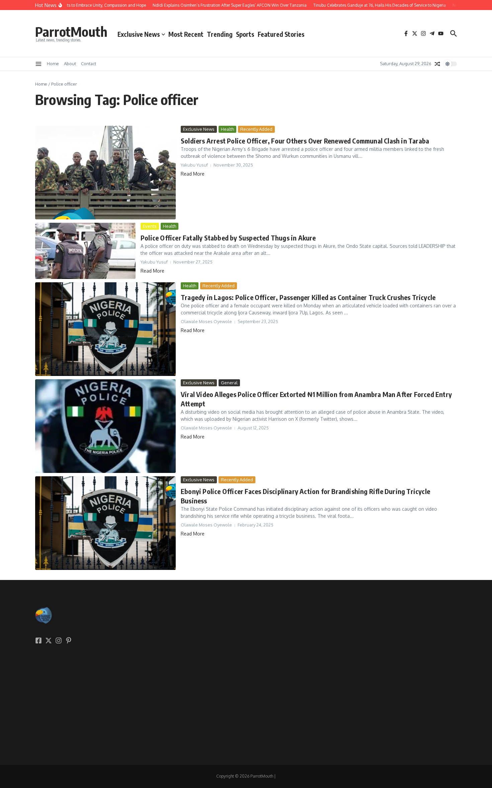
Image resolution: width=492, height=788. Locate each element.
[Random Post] (437, 64)
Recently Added (256, 129)
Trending (220, 34)
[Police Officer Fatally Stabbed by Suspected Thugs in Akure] (85, 251)
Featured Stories (281, 34)
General (229, 382)
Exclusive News (138, 34)
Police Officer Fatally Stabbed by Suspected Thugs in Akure (228, 237)
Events (150, 226)
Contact (88, 63)
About (70, 63)
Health (227, 129)
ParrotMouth (71, 31)
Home (53, 63)
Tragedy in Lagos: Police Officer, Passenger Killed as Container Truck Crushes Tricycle (308, 297)
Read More (192, 174)
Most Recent (185, 34)
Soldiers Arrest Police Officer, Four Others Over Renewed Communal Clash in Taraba (305, 140)
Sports (245, 34)
